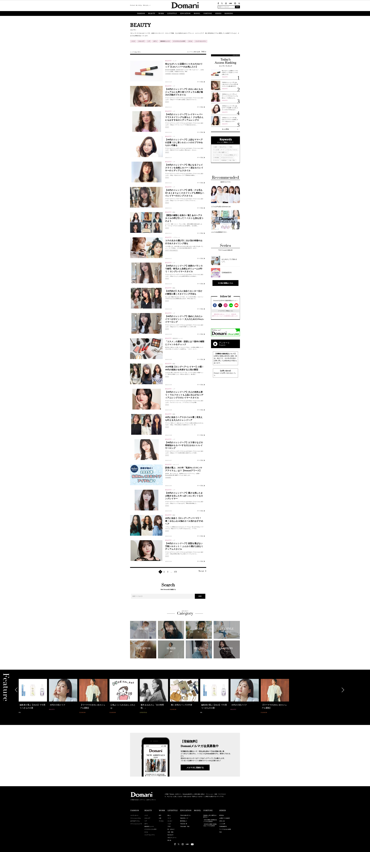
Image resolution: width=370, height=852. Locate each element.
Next (201, 571)
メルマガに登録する (195, 767)
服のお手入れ (223, 147)
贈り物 (169, 840)
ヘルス (169, 823)
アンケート (224, 343)
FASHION (141, 14)
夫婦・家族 (170, 832)
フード (169, 818)
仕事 (160, 818)
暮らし (169, 815)
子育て (169, 826)
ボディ (155, 41)
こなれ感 (216, 149)
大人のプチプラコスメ (227, 157)
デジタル (161, 821)
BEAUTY (151, 14)
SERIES (218, 14)
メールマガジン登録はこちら (225, 311)
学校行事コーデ (184, 818)
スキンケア (141, 41)
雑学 (160, 815)
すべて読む (200, 81)
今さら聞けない (174, 250)
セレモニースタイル (232, 149)
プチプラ (216, 160)
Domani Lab (175, 73)
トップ (132, 52)
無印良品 (224, 160)
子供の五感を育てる (185, 815)
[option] (33, 696)
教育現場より (183, 821)
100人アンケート (172, 837)
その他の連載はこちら (225, 283)
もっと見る (225, 129)
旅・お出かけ (171, 829)
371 (175, 572)
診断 (215, 147)
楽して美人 (232, 160)
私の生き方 (170, 835)
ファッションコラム (135, 818)
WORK (161, 14)
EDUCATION (185, 14)
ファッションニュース (136, 823)
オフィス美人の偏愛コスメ (220, 152)
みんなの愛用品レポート (231, 155)
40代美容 (168, 73)
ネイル (190, 41)
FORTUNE (208, 14)
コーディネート (134, 815)
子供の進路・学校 (184, 826)
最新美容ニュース (165, 41)
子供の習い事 (183, 823)
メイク (133, 41)
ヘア (149, 41)
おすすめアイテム (135, 821)
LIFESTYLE (172, 14)
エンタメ (170, 821)
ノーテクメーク (218, 155)
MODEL (197, 14)
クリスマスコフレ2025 (179, 41)
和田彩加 (182, 73)
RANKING (229, 14)
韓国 (231, 147)
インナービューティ (201, 41)
